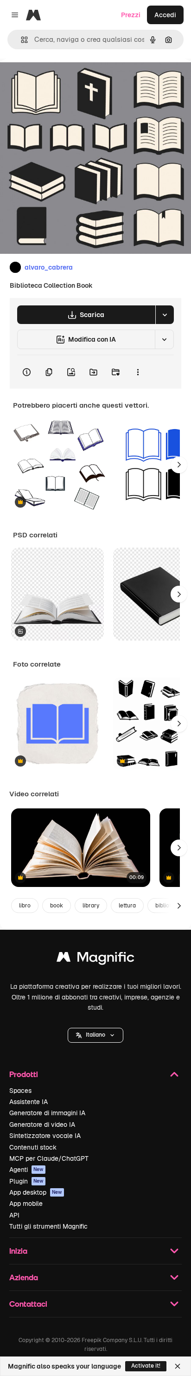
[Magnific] (95, 959)
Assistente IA (28, 1102)
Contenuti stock (33, 1147)
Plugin (26, 1181)
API (14, 1215)
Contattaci (28, 1304)
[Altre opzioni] (137, 372)
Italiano (95, 1035)
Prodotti (23, 1074)
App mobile (26, 1203)
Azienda (23, 1277)
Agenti (26, 1169)
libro (25, 905)
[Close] (177, 1366)
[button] (95, 1035)
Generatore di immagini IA (47, 1113)
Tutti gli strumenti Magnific (48, 1226)
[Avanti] (179, 464)
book (56, 905)
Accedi (165, 15)
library (91, 905)
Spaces (20, 1090)
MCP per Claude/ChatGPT (49, 1158)
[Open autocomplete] (20, 39)
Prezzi (130, 15)
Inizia (18, 1251)
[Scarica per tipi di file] (164, 314)
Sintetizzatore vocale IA (45, 1135)
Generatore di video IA (42, 1124)
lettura (127, 905)
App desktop (35, 1192)
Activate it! (145, 1365)
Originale (61, 79)
